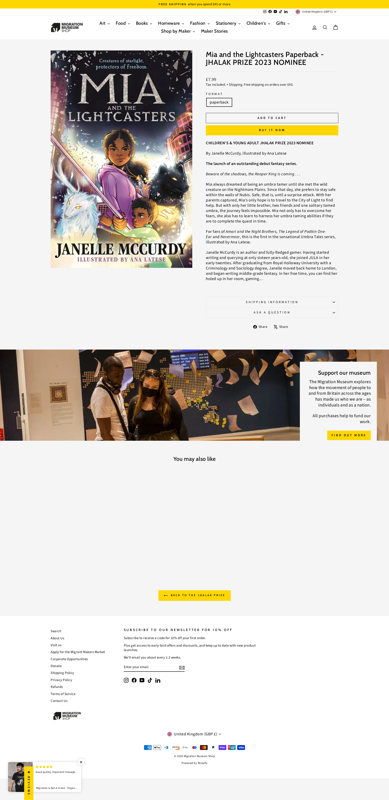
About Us (57, 638)
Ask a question (272, 312)
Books (142, 23)
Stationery (226, 23)
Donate (56, 666)
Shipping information (272, 302)
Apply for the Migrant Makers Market (78, 652)
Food (121, 23)
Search (56, 631)
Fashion (198, 23)
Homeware (169, 23)
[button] (81, 762)
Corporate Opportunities (69, 659)
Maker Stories (214, 31)
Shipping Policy (62, 673)
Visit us (56, 645)
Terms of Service (63, 694)
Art (103, 23)
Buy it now (272, 130)
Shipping (235, 84)
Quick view (85, 536)
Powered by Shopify (194, 763)
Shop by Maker (176, 31)
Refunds (57, 686)
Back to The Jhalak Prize (197, 596)
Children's (257, 23)
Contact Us (59, 700)
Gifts (281, 23)
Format (214, 94)
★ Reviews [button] (29, 783)
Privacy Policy (61, 680)
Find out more (349, 435)
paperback (219, 102)
